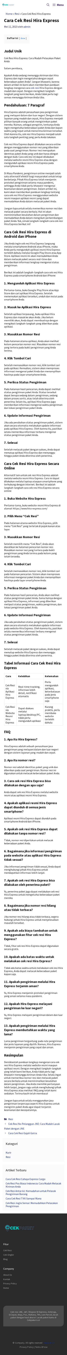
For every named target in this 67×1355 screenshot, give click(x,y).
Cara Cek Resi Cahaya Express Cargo (25, 1179)
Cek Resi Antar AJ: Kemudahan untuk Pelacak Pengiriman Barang (31, 1192)
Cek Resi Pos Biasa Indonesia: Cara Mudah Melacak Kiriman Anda (33, 1185)
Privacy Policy (10, 1283)
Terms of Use (41, 1347)
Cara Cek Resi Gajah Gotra (22, 1133)
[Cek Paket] (8, 5)
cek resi (35, 87)
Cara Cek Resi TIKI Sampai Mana (23, 1198)
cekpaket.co (48, 1342)
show (22, 38)
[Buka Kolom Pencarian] (48, 5)
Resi (17, 13)
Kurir (8, 1152)
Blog (5, 1259)
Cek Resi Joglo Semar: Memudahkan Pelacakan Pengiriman (32, 1204)
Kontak (6, 1279)
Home (9, 13)
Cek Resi (7, 1250)
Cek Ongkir (8, 1254)
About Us (7, 1274)
